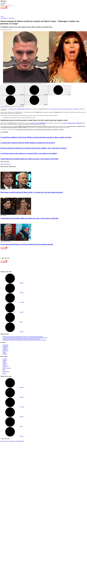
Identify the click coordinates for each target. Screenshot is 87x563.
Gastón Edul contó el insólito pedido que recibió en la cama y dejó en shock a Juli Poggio (29, 159)
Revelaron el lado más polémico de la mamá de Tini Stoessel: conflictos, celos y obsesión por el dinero (34, 148)
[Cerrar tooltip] (22, 106)
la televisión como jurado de (37, 123)
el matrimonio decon (72, 123)
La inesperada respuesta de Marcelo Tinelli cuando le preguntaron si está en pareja (28, 142)
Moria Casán (3, 164)
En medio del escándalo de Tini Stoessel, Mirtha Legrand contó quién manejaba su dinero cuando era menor (36, 137)
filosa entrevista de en (19, 108)
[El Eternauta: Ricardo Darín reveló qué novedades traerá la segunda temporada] (43, 230)
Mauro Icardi (8, 164)
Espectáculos (11, 18)
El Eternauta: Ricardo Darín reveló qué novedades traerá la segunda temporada (27, 244)
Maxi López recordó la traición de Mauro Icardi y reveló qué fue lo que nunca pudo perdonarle (32, 192)
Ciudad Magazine (4, 18)
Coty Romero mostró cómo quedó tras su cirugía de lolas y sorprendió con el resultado (29, 153)
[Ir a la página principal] (10, 15)
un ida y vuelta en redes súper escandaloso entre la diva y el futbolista (64, 108)
